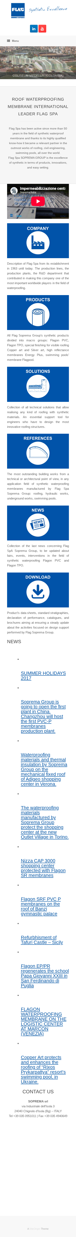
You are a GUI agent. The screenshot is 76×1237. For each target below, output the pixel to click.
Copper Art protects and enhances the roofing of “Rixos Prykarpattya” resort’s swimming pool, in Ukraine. (43, 1069)
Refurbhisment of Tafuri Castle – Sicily (42, 940)
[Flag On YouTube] (42, 28)
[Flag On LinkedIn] (34, 28)
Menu (15, 40)
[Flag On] (38, 10)
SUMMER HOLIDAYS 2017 (43, 676)
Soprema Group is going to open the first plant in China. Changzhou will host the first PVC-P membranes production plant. (43, 716)
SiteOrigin (34, 1229)
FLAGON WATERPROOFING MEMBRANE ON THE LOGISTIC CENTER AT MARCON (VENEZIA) (43, 1021)
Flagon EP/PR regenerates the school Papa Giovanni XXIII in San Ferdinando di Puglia (45, 976)
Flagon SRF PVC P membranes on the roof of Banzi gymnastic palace (41, 906)
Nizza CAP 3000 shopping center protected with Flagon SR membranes (43, 868)
